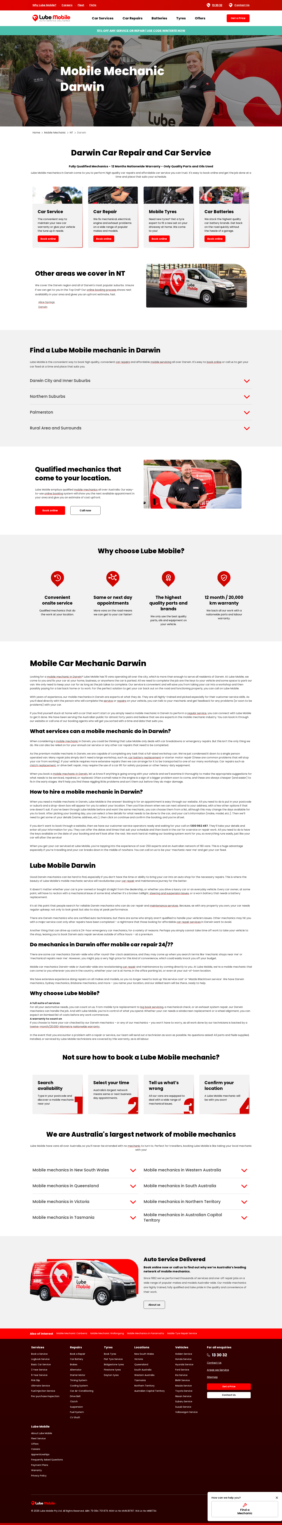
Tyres (181, 18)
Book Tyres (110, 1354)
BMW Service (182, 1380)
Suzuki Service (183, 1406)
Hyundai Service (184, 1364)
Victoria (138, 1359)
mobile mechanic (67, 741)
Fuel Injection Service (43, 1391)
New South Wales (144, 1354)
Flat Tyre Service (113, 1359)
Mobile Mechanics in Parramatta (145, 1333)
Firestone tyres (112, 1369)
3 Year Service (39, 1369)
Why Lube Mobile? (44, 5)
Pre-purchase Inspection (45, 1396)
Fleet (81, 5)
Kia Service (181, 1375)
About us (154, 1305)
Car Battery (76, 1359)
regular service (196, 713)
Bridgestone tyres (114, 1364)
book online (214, 362)
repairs (121, 701)
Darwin (42, 307)
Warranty (36, 1470)
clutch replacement (43, 765)
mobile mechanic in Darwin (64, 677)
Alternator (75, 1369)
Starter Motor (77, 1375)
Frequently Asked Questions (47, 1459)
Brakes (73, 1364)
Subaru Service (183, 1401)
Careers (67, 5)
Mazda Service (183, 1385)
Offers (200, 18)
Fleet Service (38, 1438)
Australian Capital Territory (149, 1391)
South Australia (142, 1369)
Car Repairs (132, 18)
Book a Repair (77, 1354)
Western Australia (144, 1375)
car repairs (123, 362)
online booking (53, 493)
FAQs (92, 5)
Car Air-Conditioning (81, 1391)
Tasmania (140, 1380)
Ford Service (182, 1369)
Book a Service (39, 1354)
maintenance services (164, 906)
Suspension (76, 1406)
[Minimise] (277, 1497)
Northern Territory (144, 1385)
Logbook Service (40, 1359)
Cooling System (79, 1385)
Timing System (78, 1380)
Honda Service (183, 1359)
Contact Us (242, 5)
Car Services (102, 18)
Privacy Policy (39, 1475)
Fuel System (77, 1412)
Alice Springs (46, 302)
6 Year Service (39, 1375)
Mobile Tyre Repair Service (182, 1333)
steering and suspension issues (169, 893)
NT (71, 132)
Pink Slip (35, 1380)
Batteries (159, 18)
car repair (128, 881)
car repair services (189, 922)
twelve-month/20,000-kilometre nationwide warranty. (65, 1026)
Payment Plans (39, 1465)
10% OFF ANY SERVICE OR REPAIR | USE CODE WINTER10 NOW (141, 31)
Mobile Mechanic (55, 132)
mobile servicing (160, 362)
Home (36, 132)
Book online (48, 239)
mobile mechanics (86, 489)
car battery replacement (144, 757)
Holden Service (183, 1354)
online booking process (101, 290)
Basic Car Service (41, 1364)
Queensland (141, 1364)
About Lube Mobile (41, 1433)
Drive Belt (75, 1396)
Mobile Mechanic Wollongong (107, 1333)
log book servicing (151, 1007)
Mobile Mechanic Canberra (71, 1333)
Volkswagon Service (186, 1412)
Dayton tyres (111, 1375)
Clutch (74, 1401)
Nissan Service (183, 1396)
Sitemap (212, 1377)
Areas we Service (218, 1370)
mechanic (134, 1146)
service (108, 701)
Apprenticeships (40, 1454)
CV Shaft (75, 1417)
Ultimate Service (40, 1385)
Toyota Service (183, 1391)
